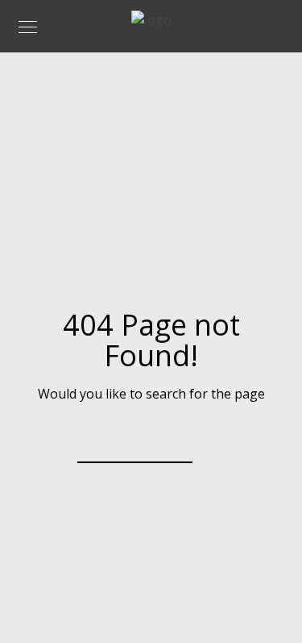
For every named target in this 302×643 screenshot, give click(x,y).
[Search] (169, 440)
